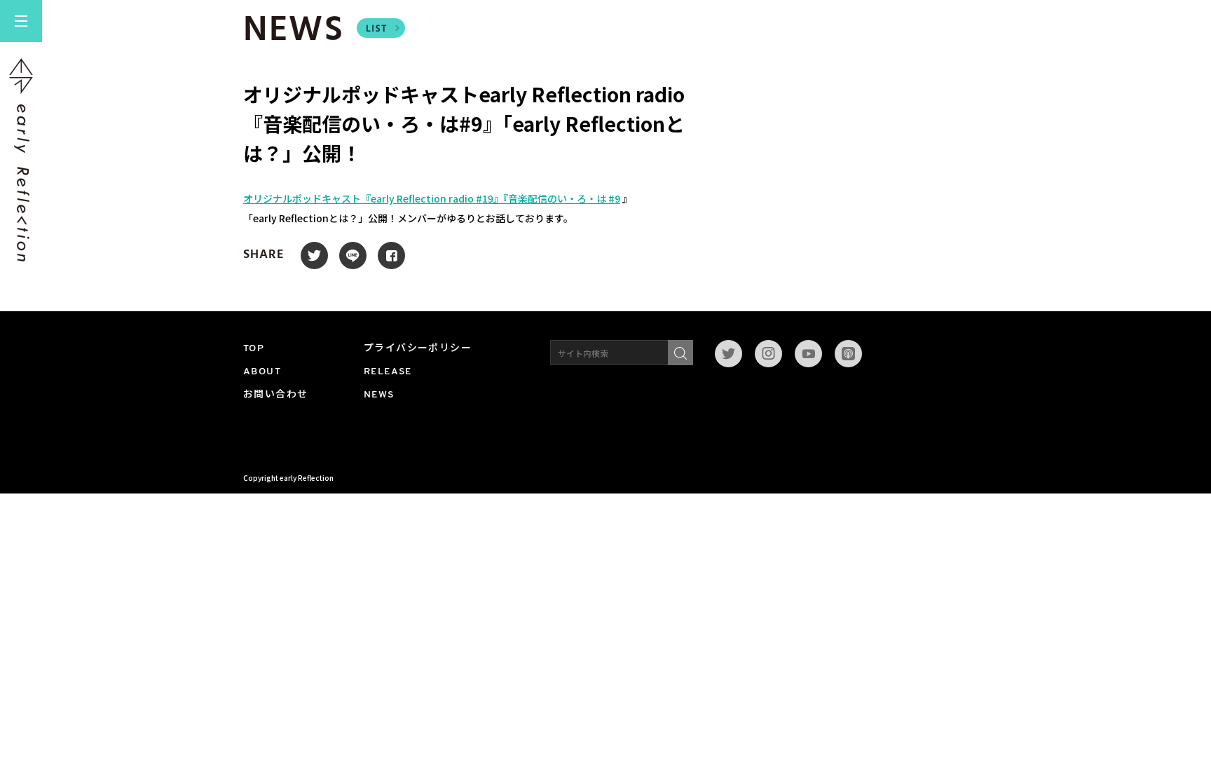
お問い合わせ (275, 395)
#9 (614, 198)
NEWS (379, 395)
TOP (253, 348)
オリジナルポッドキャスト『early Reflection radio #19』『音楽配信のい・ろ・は (425, 198)
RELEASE (388, 372)
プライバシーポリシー (418, 348)
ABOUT (262, 372)
